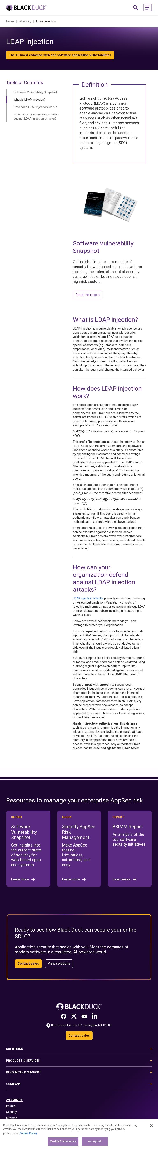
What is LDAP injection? (30, 100)
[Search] (135, 7)
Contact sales (28, 963)
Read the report (88, 295)
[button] (147, 7)
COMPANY (13, 1084)
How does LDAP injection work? (35, 107)
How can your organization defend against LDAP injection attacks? (37, 116)
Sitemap (11, 1118)
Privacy (11, 1105)
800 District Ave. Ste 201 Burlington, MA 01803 (81, 1025)
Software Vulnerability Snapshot (35, 92)
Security (11, 1112)
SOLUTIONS (14, 1049)
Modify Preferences (63, 1141)
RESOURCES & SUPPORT (23, 1072)
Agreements (14, 1099)
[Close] (151, 1125)
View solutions (59, 963)
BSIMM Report (128, 826)
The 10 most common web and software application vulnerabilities (60, 55)
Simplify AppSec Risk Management (78, 832)
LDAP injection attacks (88, 598)
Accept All (95, 1141)
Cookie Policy (28, 1133)
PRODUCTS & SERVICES (23, 1060)
